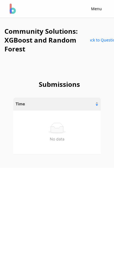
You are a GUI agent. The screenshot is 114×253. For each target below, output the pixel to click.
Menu (96, 8)
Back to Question (102, 40)
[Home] (12, 8)
